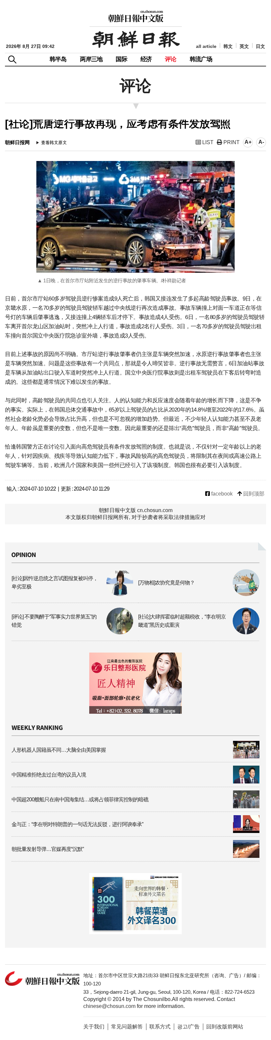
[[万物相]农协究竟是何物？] (199, 594)
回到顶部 (253, 494)
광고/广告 (188, 1026)
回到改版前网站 (224, 1026)
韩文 (228, 46)
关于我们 (93, 1026)
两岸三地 (91, 59)
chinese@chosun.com (109, 1006)
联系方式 (160, 1026)
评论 (170, 59)
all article (206, 46)
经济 (146, 59)
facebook (221, 494)
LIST (207, 142)
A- (261, 142)
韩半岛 (58, 59)
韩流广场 (201, 59)
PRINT (231, 142)
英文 (244, 46)
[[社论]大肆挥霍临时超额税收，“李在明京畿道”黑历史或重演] (199, 632)
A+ (248, 142)
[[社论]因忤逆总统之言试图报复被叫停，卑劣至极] (72, 594)
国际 (121, 59)
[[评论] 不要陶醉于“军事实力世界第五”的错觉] (72, 632)
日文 (260, 46)
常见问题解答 (127, 1026)
